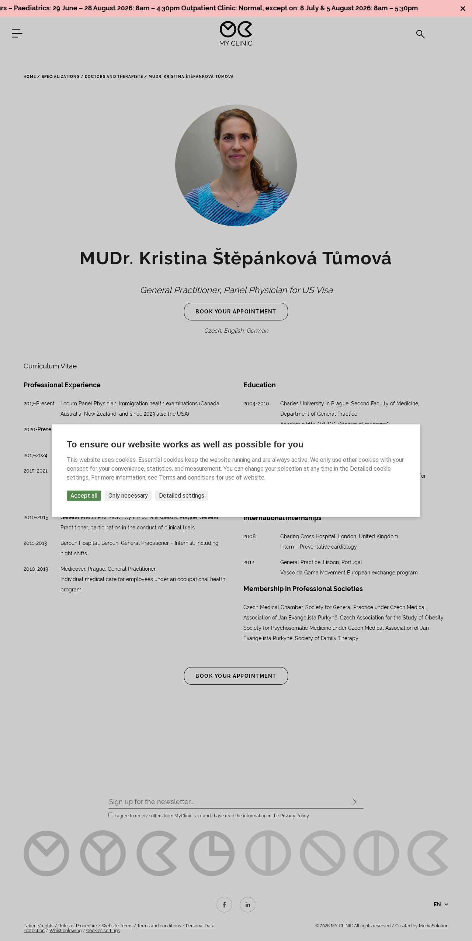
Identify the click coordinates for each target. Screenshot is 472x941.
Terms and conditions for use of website (211, 477)
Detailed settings (181, 495)
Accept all (83, 495)
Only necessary (128, 495)
